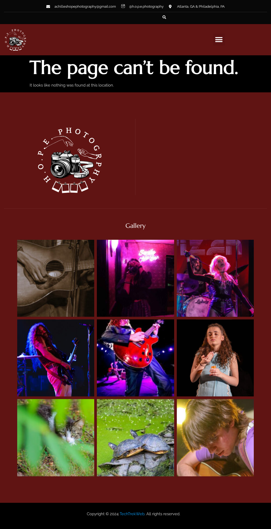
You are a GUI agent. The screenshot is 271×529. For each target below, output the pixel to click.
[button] (164, 17)
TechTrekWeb (132, 514)
